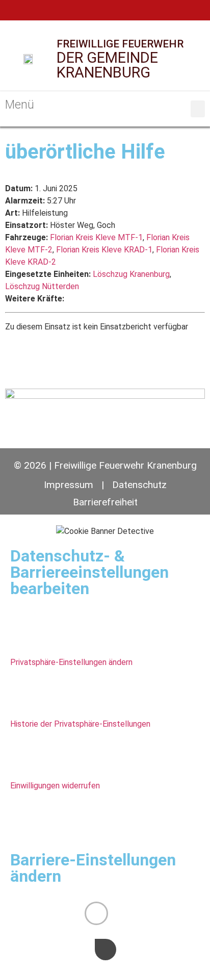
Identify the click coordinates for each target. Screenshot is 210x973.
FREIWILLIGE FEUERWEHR (120, 44)
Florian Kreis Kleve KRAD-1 (104, 249)
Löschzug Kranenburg (131, 274)
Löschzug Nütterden (42, 286)
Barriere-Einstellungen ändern (93, 868)
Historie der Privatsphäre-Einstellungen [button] (80, 724)
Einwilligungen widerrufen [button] (55, 785)
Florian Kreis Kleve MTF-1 (96, 237)
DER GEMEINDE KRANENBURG (107, 65)
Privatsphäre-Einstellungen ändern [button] (71, 662)
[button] (198, 108)
